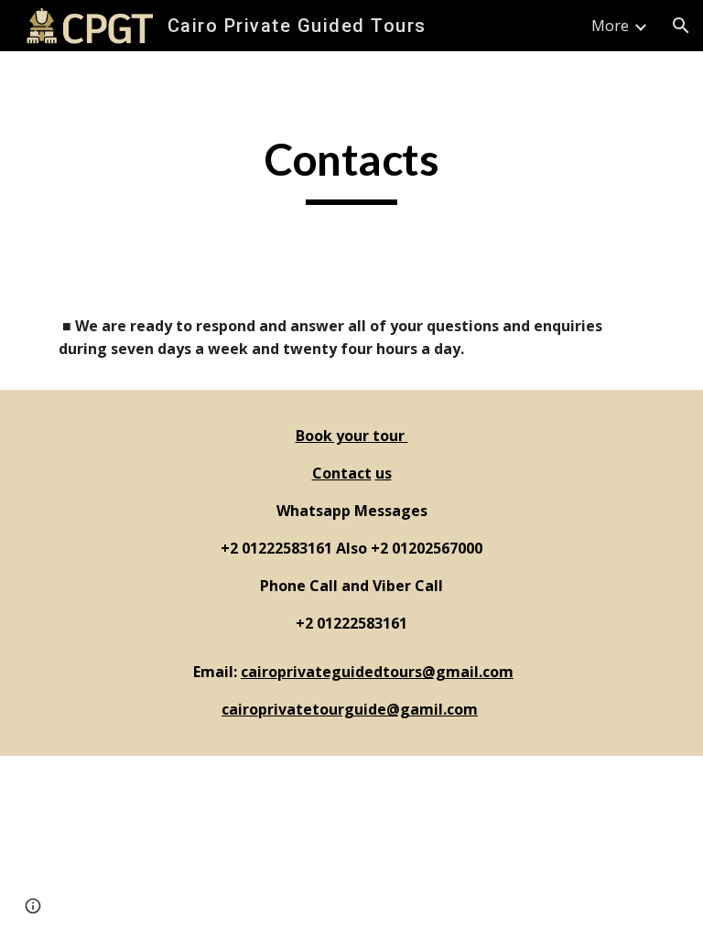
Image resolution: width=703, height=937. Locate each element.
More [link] (610, 26)
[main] (351, 168)
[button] (681, 26)
